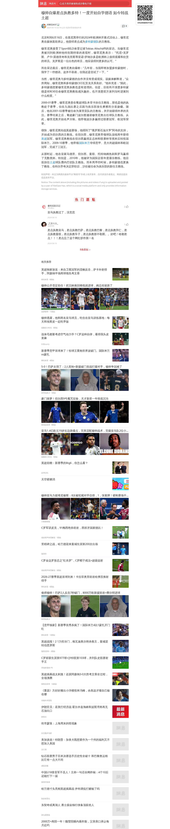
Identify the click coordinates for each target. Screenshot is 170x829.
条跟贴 (84, 249)
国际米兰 (84, 143)
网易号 (52, 3)
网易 (43, 3)
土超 (52, 162)
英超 (44, 138)
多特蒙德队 (92, 41)
